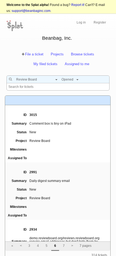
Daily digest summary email (49, 180)
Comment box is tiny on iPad (50, 123)
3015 (33, 115)
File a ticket (34, 54)
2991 (33, 172)
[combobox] (35, 79)
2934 (33, 229)
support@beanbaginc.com (31, 11)
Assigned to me (77, 64)
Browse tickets (82, 54)
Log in (81, 22)
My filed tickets (45, 64)
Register (100, 22)
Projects (57, 54)
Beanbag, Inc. (57, 38)
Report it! (77, 5)
